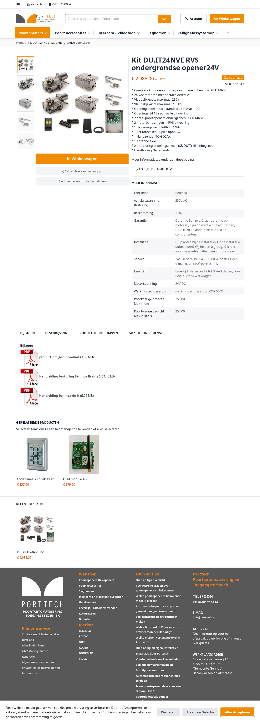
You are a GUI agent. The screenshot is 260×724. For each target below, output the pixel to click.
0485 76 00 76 (62, 4)
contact (207, 633)
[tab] (27, 333)
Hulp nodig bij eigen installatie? (157, 648)
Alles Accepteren (237, 712)
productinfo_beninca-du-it (59, 357)
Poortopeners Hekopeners (96, 580)
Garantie (84, 619)
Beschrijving (56, 333)
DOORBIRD (86, 653)
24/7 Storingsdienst (145, 333)
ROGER (83, 647)
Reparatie (28, 656)
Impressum (29, 673)
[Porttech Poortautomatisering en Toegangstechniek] (43, 596)
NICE (82, 642)
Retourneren (87, 613)
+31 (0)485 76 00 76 (205, 602)
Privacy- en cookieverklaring (41, 668)
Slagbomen (86, 591)
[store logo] (36, 18)
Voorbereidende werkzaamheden (158, 659)
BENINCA (85, 631)
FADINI (83, 636)
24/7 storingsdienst (35, 651)
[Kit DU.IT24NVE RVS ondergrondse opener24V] (38, 528)
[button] (25, 64)
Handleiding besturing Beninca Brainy (68, 376)
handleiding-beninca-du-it (59, 396)
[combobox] (118, 19)
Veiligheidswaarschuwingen (154, 664)
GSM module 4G (75, 479)
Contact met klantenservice (40, 634)
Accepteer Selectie (200, 712)
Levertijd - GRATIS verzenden (98, 608)
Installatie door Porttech (152, 653)
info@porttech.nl (33, 4)
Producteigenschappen (98, 333)
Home (20, 42)
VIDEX (83, 659)
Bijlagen (27, 333)
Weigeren (168, 712)
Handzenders (87, 602)
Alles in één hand (33, 645)
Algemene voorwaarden (38, 662)
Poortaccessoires (90, 585)
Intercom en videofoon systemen (101, 597)
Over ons (28, 640)
